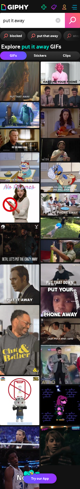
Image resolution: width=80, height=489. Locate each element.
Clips (67, 55)
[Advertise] (54, 7)
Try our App (40, 478)
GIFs (13, 55)
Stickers (40, 55)
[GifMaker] (44, 7)
